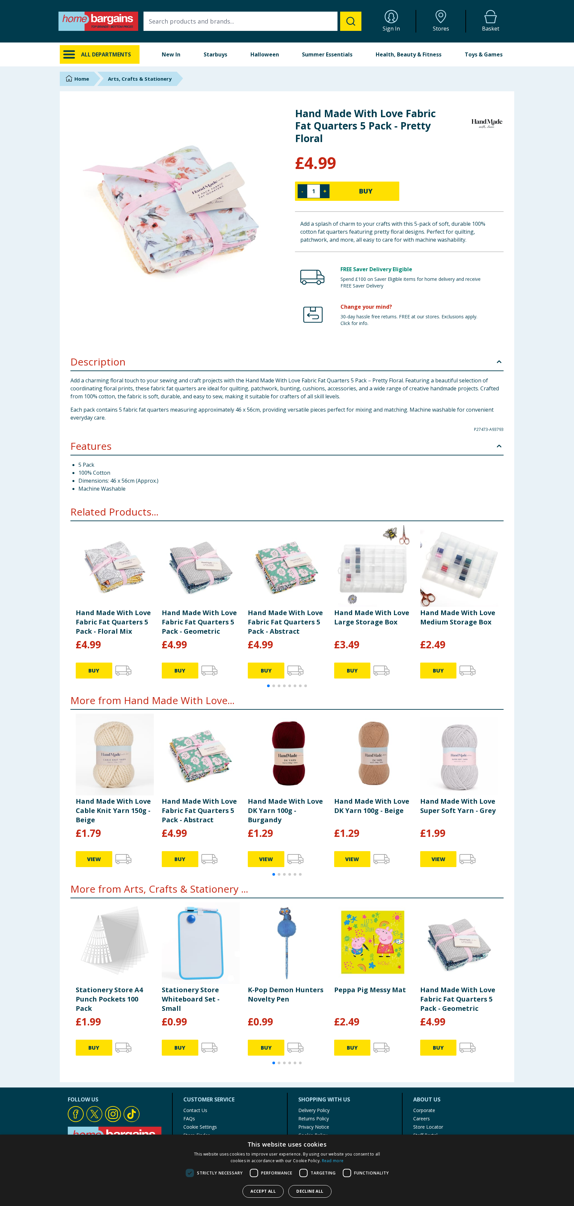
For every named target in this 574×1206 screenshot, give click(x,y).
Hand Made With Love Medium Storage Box (457, 617)
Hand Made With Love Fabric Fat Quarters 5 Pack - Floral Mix (113, 622)
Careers (421, 1118)
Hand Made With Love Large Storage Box (371, 617)
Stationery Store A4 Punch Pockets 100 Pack (109, 999)
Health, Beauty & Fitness (408, 54)
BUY (366, 191)
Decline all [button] (309, 1191)
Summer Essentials (327, 54)
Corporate (424, 1110)
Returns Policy (313, 1118)
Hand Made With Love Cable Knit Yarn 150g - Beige (113, 810)
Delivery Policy (314, 1110)
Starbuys (215, 54)
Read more (333, 1161)
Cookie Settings (200, 1127)
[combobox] (252, 21)
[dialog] (287, 1170)
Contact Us (195, 1110)
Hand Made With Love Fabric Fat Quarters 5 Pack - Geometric (199, 622)
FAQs (189, 1118)
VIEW (94, 859)
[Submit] (350, 21)
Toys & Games (484, 54)
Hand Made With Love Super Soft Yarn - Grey (458, 806)
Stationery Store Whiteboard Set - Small (191, 999)
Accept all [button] (263, 1191)
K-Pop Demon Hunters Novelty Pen (286, 994)
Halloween (264, 54)
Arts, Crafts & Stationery (140, 78)
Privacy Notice (313, 1127)
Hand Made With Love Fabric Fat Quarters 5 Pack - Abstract (285, 622)
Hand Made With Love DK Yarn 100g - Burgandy (285, 810)
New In (171, 54)
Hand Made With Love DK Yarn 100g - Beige (371, 806)
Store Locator (428, 1127)
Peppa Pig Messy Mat (370, 989)
